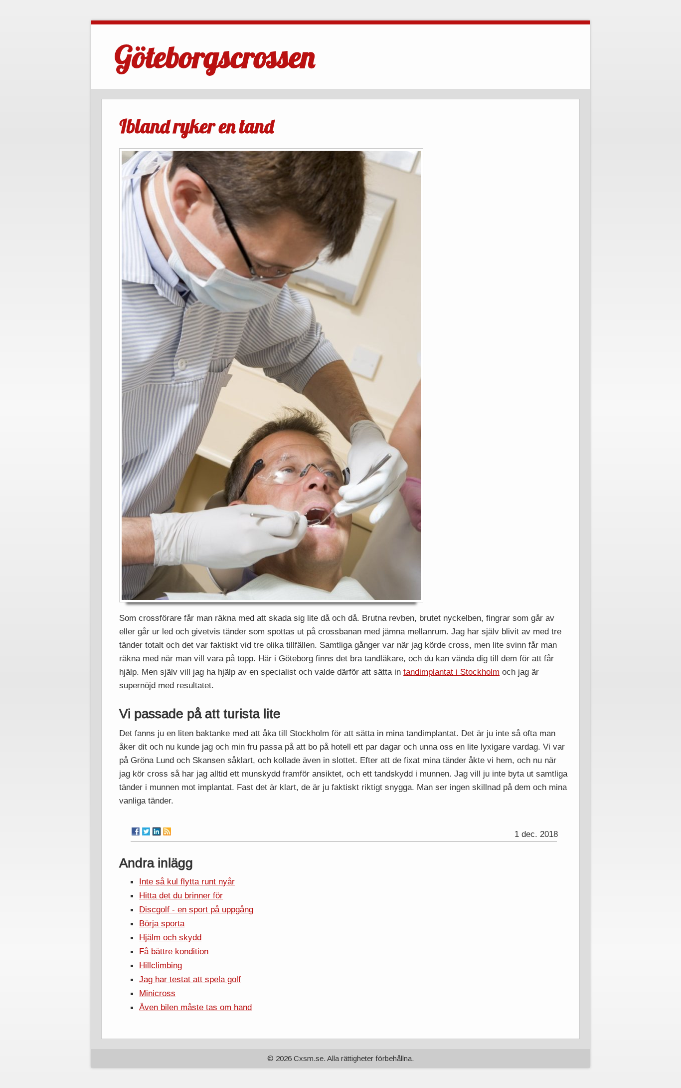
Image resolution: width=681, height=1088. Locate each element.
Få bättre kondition (173, 951)
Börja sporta (161, 923)
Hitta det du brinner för (181, 895)
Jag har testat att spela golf (190, 979)
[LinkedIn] (157, 831)
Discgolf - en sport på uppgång (196, 909)
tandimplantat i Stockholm (451, 672)
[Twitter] (146, 831)
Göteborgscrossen (215, 56)
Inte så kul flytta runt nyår (187, 881)
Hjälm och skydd (170, 937)
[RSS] (167, 831)
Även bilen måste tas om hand (195, 1007)
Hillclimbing (160, 965)
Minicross (157, 993)
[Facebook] (136, 831)
